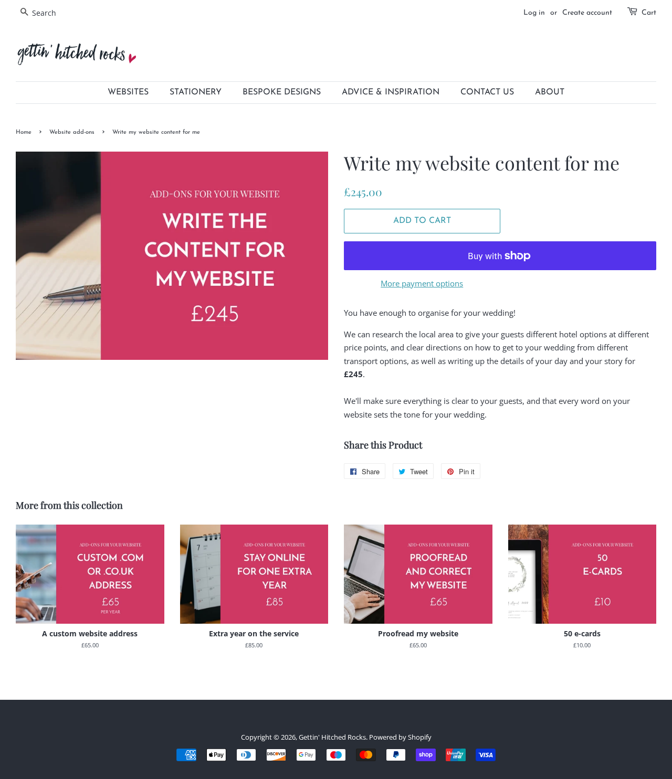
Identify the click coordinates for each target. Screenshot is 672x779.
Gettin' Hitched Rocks (332, 737)
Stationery (196, 92)
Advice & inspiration (390, 92)
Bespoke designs (282, 92)
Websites (128, 92)
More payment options (422, 283)
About (549, 92)
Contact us (487, 92)
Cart (649, 12)
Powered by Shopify (400, 737)
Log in (534, 12)
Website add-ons (71, 132)
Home (24, 132)
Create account (587, 12)
